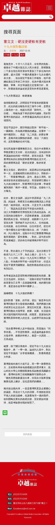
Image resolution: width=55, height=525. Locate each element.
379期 (7, 54)
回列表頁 (27, 434)
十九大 (15, 54)
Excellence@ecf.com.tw (24, 508)
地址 (10, 503)
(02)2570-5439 (20, 494)
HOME (17, 7)
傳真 (10, 499)
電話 (10, 494)
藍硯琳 (13, 50)
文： (6, 50)
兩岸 (22, 54)
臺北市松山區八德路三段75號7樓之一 (30, 503)
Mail (10, 508)
